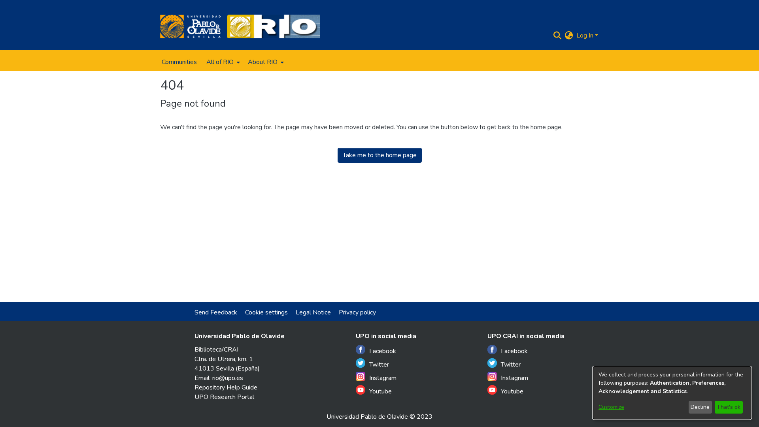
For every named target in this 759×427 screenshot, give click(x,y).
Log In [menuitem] (584, 35)
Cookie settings (266, 312)
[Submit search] (558, 35)
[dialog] (672, 393)
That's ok (728, 407)
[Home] (190, 26)
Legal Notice (313, 312)
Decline (700, 407)
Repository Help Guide (225, 387)
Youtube (380, 391)
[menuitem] (222, 62)
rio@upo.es (227, 378)
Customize (611, 407)
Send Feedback (215, 312)
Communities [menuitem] (179, 62)
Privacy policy (357, 312)
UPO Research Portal (224, 397)
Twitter (379, 364)
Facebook (382, 351)
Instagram (382, 378)
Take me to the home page (380, 155)
